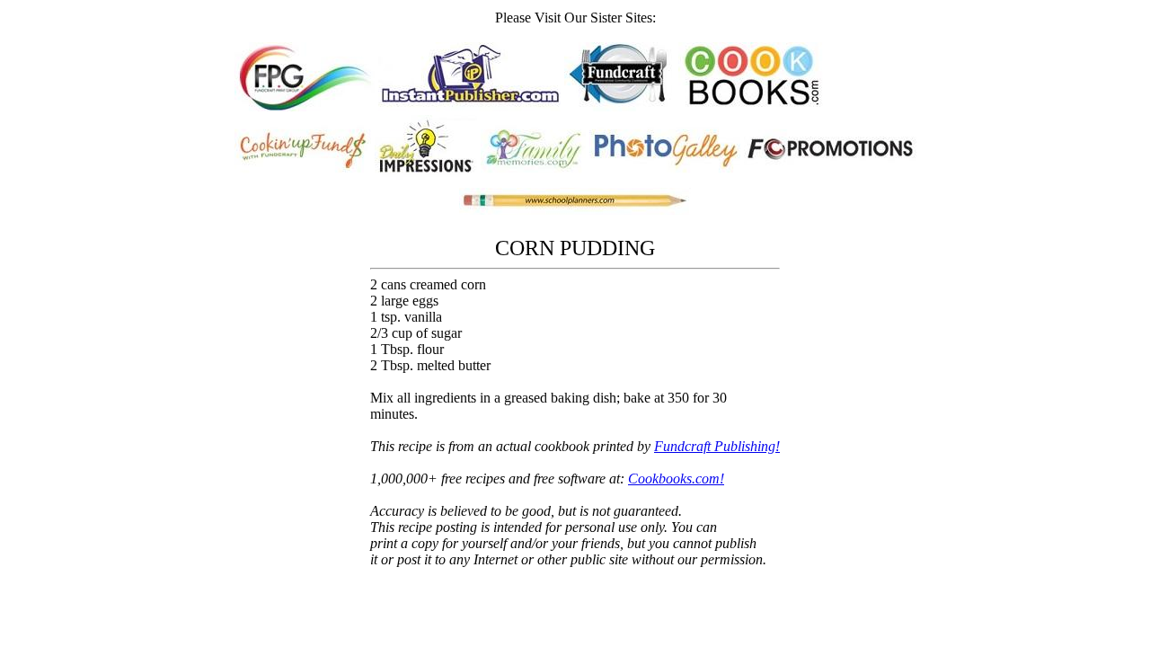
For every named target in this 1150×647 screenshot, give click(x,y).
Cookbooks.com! (676, 478)
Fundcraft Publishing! (717, 446)
